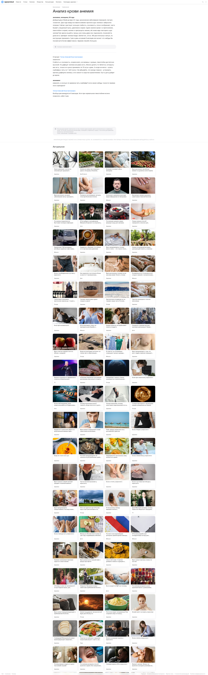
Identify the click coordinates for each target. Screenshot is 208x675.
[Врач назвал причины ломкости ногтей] (143, 554)
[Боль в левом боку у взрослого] (143, 450)
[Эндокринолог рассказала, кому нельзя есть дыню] (117, 450)
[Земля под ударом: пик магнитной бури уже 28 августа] (91, 606)
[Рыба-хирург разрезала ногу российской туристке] (117, 424)
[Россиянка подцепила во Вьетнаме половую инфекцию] (65, 215)
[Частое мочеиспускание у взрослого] (91, 476)
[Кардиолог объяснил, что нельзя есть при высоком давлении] (91, 242)
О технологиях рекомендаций (182, 673)
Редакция (143, 673)
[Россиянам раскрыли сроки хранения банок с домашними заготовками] (143, 580)
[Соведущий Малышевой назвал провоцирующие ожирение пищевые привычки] (65, 632)
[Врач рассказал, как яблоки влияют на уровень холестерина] (143, 163)
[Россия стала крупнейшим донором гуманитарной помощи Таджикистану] (117, 528)
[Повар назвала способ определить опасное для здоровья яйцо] (143, 215)
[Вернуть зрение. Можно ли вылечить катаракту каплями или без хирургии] (143, 658)
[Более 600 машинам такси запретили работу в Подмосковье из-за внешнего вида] (65, 398)
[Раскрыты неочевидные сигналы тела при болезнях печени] (91, 189)
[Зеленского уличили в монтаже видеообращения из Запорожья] (117, 189)
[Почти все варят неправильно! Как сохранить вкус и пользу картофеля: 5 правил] (117, 606)
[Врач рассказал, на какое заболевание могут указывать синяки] (65, 189)
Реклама (14, 673)
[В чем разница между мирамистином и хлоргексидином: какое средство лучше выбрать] (117, 502)
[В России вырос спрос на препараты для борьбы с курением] (91, 320)
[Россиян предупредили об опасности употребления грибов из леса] (91, 450)
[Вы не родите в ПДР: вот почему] (117, 580)
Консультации (56, 7)
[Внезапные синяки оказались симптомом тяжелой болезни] (143, 189)
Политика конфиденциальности (197, 673)
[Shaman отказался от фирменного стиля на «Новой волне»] (65, 372)
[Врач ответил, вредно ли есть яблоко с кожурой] (65, 346)
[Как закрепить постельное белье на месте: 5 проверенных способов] (91, 268)
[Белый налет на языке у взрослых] (143, 606)
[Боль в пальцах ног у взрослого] (65, 528)
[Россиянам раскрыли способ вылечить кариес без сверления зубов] (91, 658)
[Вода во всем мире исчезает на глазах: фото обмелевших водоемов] (91, 346)
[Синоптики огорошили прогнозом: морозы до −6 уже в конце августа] (65, 294)
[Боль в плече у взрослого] (143, 632)
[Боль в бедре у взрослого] (143, 424)
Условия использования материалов (156, 673)
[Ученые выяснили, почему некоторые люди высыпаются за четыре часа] (117, 398)
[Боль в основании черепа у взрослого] (117, 632)
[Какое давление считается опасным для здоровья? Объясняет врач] (65, 163)
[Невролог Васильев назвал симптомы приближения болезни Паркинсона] (91, 580)
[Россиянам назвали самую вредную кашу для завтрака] (117, 215)
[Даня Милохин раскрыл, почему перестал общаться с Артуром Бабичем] (143, 502)
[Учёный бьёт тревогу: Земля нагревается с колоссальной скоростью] (117, 372)
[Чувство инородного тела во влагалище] (143, 294)
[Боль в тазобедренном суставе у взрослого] (65, 268)
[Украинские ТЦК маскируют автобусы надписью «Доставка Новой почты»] (65, 242)
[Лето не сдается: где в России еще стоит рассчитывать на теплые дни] (91, 502)
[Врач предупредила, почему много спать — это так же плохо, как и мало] (117, 242)
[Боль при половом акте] (65, 320)
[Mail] (2, 2)
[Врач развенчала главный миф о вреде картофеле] (91, 554)
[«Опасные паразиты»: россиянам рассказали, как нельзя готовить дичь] (91, 372)
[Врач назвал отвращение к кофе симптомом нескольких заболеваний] (91, 424)
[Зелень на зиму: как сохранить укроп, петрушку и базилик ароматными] (91, 163)
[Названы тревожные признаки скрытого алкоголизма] (65, 554)
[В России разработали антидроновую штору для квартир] (143, 528)
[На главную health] (9, 2)
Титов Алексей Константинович (71, 57)
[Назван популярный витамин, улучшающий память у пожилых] (143, 242)
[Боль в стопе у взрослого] (117, 476)
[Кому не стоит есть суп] (65, 450)
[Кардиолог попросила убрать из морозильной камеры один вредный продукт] (65, 424)
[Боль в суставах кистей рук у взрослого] (143, 476)
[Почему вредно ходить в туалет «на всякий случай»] (65, 658)
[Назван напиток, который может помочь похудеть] (117, 320)
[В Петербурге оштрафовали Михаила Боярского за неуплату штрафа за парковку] (91, 215)
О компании (7, 673)
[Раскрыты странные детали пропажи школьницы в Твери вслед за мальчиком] (143, 320)
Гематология (65, 7)
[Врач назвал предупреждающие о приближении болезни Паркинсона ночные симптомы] (65, 606)
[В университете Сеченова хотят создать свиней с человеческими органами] (143, 268)
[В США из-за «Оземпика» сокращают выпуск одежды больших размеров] (117, 346)
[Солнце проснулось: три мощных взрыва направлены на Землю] (143, 398)
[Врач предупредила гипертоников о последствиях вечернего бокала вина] (65, 502)
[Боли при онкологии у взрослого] (143, 372)
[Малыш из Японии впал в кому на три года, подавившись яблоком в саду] (91, 528)
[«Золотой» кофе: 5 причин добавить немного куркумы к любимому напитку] (117, 554)
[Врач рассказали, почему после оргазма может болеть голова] (117, 268)
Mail (3, 673)
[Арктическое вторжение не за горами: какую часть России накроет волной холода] (117, 294)
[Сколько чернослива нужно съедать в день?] (91, 294)
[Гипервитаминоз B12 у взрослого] (117, 658)
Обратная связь (169, 673)
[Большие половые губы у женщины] (117, 163)
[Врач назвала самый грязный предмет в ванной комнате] (65, 476)
